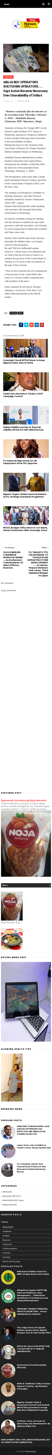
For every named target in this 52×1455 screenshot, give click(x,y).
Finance (8, 77)
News (6, 4)
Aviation (6, 1235)
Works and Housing (11, 1261)
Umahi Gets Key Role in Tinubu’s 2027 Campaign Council (23, 395)
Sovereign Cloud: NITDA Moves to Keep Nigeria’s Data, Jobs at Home (24, 361)
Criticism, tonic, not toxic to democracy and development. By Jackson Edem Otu (33, 1423)
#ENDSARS (7, 1192)
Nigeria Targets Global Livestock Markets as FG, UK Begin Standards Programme (24, 495)
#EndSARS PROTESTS (12, 1196)
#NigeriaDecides (10, 1204)
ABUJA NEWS (8, 1227)
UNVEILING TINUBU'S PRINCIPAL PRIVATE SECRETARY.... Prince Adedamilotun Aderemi (32, 1311)
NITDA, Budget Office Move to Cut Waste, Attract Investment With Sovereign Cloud (25, 529)
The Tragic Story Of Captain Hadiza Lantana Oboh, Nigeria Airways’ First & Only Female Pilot (34, 1330)
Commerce (7, 1244)
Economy (7, 1252)
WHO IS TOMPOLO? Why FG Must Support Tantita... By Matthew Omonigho (33, 1386)
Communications (10, 1248)
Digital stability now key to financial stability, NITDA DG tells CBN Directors (23, 428)
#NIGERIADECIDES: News (13, 1200)
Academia (7, 1231)
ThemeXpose (30, 1451)
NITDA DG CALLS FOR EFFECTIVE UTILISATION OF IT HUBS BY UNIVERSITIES (33, 1349)
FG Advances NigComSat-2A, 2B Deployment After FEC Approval (20, 462)
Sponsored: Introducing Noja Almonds (23, 800)
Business (7, 1240)
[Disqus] (26, 673)
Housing (6, 1257)
